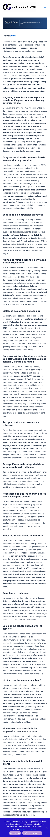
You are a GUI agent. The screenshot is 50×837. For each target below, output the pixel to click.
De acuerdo (15, 833)
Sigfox (13, 36)
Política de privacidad (28, 829)
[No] (47, 827)
